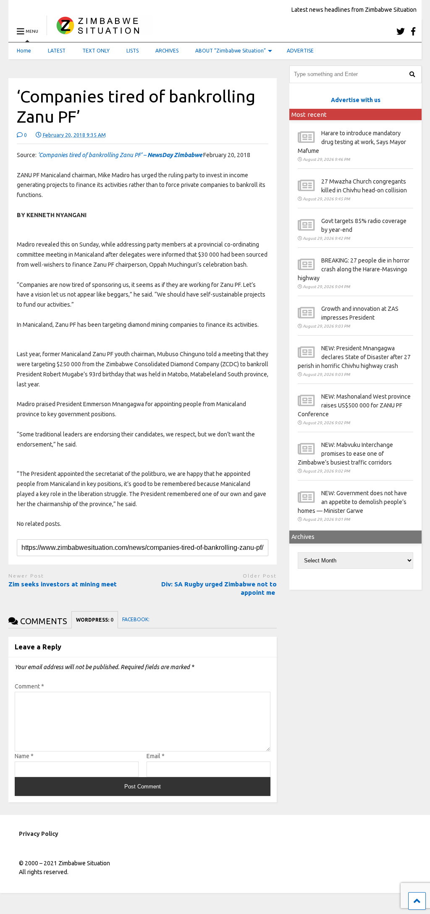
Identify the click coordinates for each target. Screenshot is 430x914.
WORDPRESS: (94, 619)
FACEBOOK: (136, 619)
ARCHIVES (166, 50)
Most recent (309, 114)
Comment (29, 686)
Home (24, 50)
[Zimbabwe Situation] (100, 31)
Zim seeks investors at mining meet (62, 584)
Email (156, 756)
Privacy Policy (38, 833)
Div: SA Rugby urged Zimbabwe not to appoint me (219, 588)
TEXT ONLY (96, 50)
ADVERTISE (300, 50)
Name (24, 756)
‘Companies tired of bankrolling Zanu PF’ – (120, 155)
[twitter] (400, 31)
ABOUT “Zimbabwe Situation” (230, 50)
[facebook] (413, 31)
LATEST (57, 50)
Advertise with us (355, 100)
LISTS (132, 50)
